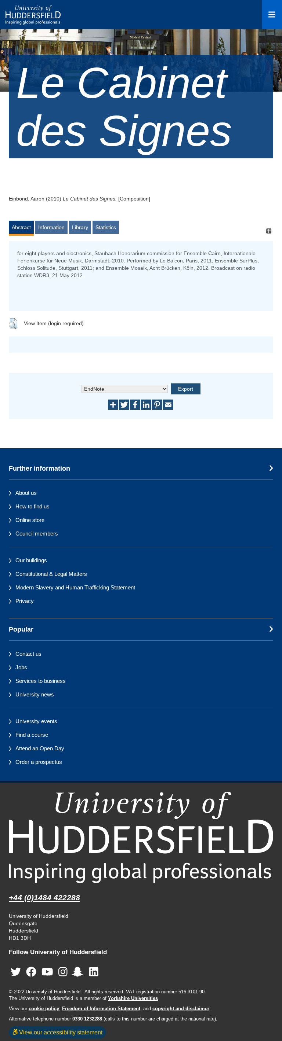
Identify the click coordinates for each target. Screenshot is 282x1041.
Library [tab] (80, 227)
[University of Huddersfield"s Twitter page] (16, 972)
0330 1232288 (87, 1019)
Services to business (40, 681)
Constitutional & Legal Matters (51, 574)
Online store (29, 520)
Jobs (21, 667)
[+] (268, 230)
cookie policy (44, 1008)
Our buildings (31, 560)
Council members (36, 533)
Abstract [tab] (21, 227)
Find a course (31, 735)
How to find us (32, 506)
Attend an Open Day (39, 748)
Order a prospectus (38, 762)
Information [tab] (51, 227)
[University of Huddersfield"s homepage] (141, 837)
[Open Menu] (272, 14)
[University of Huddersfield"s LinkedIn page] (93, 972)
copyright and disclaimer (180, 1008)
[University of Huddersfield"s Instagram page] (63, 972)
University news (34, 694)
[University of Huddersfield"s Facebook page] (31, 972)
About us (26, 493)
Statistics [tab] (105, 227)
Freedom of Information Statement (101, 1008)
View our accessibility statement (60, 1032)
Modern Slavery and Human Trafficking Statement (75, 587)
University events (36, 721)
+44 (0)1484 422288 (44, 897)
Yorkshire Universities (133, 998)
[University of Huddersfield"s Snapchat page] (79, 972)
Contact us (28, 654)
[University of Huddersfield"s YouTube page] (47, 972)
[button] (13, 323)
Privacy (24, 601)
